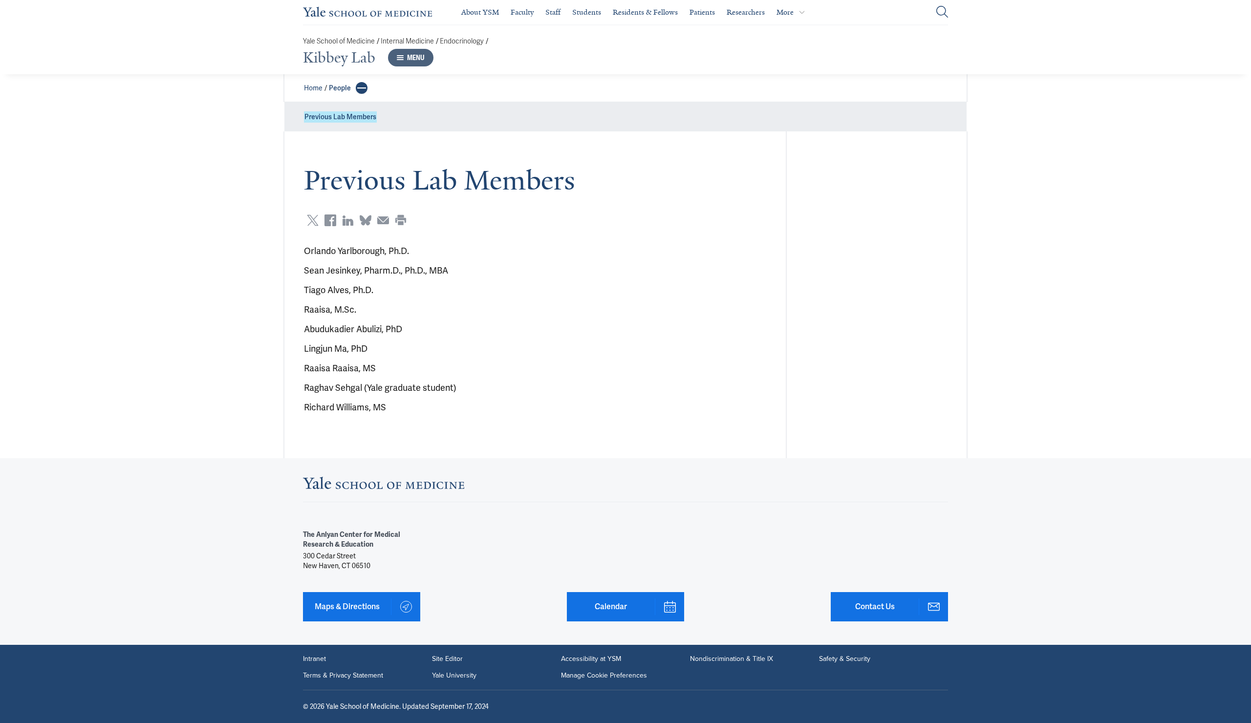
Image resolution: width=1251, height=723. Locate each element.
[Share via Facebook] (330, 220)
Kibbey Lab (339, 57)
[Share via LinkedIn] (348, 220)
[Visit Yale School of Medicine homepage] (383, 485)
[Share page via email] (383, 220)
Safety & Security (844, 659)
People (340, 88)
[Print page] (401, 220)
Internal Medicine (407, 41)
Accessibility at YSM (591, 659)
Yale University (454, 675)
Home (313, 88)
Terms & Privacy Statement (343, 675)
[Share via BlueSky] (365, 220)
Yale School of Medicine (339, 41)
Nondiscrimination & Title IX (731, 659)
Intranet (314, 659)
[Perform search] (942, 12)
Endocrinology (462, 41)
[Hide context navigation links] (361, 88)
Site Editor (447, 659)
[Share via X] (313, 220)
